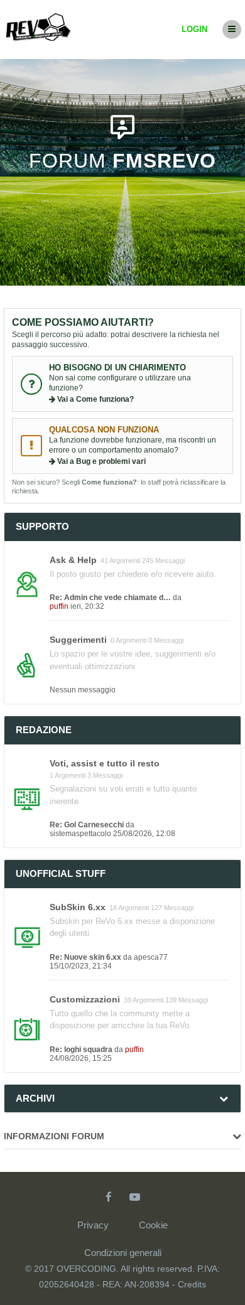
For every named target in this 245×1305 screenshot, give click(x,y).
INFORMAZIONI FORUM (54, 1136)
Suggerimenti (78, 640)
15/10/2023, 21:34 (81, 966)
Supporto (42, 526)
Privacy (93, 1225)
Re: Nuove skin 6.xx (85, 957)
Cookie (153, 1225)
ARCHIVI (35, 1098)
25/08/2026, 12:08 (144, 833)
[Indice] (38, 23)
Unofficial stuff (61, 873)
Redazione (44, 729)
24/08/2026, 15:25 (81, 1058)
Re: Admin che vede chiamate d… (110, 597)
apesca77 (151, 957)
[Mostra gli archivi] (223, 1098)
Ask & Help (73, 560)
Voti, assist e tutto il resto (105, 763)
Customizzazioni (85, 999)
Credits (192, 1284)
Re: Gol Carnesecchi (87, 824)
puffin (59, 606)
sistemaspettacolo (80, 833)
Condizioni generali (122, 1252)
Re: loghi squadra (81, 1049)
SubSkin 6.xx (78, 907)
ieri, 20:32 (87, 606)
